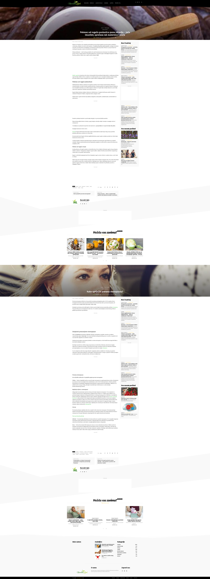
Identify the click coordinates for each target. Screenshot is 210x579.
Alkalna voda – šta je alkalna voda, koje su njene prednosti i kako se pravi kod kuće (129, 108)
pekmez (87, 186)
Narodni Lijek (98, 37)
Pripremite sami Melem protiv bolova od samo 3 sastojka (108, 545)
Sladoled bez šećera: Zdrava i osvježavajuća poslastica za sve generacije (115, 253)
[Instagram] (137, 2)
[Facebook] (136, 2)
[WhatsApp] (112, 187)
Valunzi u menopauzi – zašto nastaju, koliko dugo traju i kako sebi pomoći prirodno (128, 78)
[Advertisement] (95, 66)
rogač (82, 187)
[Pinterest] (110, 187)
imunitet (77, 186)
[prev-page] (103, 261)
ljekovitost (83, 186)
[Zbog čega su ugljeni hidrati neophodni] (129, 154)
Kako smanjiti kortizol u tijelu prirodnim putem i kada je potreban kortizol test (128, 119)
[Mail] (84, 203)
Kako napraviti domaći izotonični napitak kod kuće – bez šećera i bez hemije (95, 253)
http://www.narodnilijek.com (84, 201)
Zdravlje (122, 66)
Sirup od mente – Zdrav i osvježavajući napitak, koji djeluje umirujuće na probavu (107, 194)
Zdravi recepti (107, 27)
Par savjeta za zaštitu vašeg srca (107, 556)
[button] (141, 2)
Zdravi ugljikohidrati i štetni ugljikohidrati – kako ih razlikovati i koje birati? (128, 58)
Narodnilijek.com (79, 577)
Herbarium (123, 140)
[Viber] (115, 187)
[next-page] (106, 261)
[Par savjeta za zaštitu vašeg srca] (98, 557)
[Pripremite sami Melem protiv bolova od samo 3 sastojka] (98, 546)
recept (79, 187)
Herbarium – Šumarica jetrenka (128, 141)
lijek (80, 186)
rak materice (75, 187)
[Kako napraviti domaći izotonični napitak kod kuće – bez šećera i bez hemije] (95, 244)
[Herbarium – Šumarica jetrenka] (129, 135)
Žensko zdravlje (124, 75)
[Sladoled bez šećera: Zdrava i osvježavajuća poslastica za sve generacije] (115, 244)
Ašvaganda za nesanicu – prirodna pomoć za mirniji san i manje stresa (129, 48)
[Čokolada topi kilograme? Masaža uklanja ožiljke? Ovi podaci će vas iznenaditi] (98, 551)
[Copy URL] (117, 187)
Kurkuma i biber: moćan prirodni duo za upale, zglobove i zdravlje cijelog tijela (76, 253)
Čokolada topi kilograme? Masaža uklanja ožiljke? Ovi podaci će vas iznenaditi (107, 550)
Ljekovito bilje (124, 45)
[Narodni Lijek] (94, 37)
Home (73, 41)
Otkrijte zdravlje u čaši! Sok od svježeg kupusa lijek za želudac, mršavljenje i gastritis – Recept (134, 253)
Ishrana (102, 27)
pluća (91, 186)
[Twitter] (139, 2)
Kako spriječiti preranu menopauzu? (82, 193)
